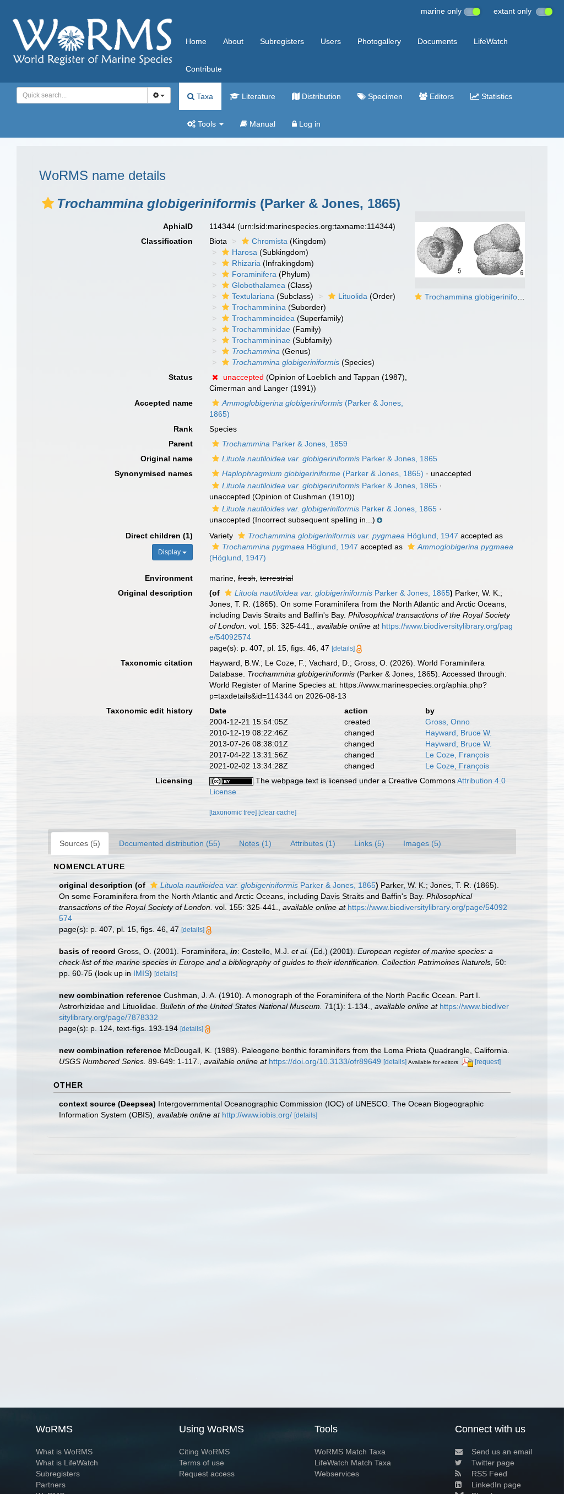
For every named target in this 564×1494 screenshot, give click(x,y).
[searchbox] (78, 95)
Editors (440, 96)
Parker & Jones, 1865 (329, 458)
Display (170, 552)
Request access (207, 1473)
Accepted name (163, 403)
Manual (261, 123)
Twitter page (492, 1462)
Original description (155, 592)
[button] (48, 203)
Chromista (270, 241)
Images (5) (422, 843)
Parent (181, 443)
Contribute (204, 68)
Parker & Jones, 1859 (285, 443)
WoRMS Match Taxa (350, 1451)
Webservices (336, 1473)
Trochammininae (261, 340)
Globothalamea (258, 285)
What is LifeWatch (67, 1462)
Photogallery (379, 41)
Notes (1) (255, 843)
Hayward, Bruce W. (458, 732)
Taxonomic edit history (149, 710)
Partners (51, 1484)
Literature (257, 96)
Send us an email (501, 1451)
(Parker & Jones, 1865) (323, 473)
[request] (488, 1062)
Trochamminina (259, 307)
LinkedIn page (496, 1484)
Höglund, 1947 (353, 535)
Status (181, 377)
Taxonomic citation (157, 662)
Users (331, 41)
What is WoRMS (64, 1451)
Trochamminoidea (263, 318)
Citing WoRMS (204, 1451)
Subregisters (282, 41)
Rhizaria (246, 263)
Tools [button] (207, 123)
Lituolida (352, 296)
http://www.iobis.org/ (257, 1114)
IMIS (141, 973)
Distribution (320, 96)
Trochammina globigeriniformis (478, 296)
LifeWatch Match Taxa (352, 1462)
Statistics (495, 96)
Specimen (384, 96)
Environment (169, 578)
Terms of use (201, 1462)
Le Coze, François (457, 754)
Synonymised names (154, 473)
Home (196, 41)
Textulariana (253, 296)
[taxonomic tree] (233, 812)
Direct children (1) (159, 535)
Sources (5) (79, 843)
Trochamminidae (261, 329)
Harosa (244, 252)
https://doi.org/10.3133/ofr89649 (325, 1061)
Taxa (203, 96)
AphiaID (178, 226)
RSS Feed (489, 1473)
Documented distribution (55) (169, 843)
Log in (309, 123)
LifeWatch (491, 41)
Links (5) (369, 843)
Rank (183, 428)
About (233, 41)
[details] (343, 648)
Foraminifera (254, 274)
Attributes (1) (312, 843)
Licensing (174, 780)
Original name (166, 458)
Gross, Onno (447, 721)
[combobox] (82, 95)
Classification (167, 241)
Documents (437, 41)
